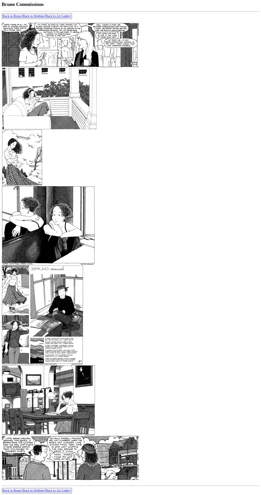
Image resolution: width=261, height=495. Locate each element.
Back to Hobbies (33, 16)
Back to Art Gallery (58, 16)
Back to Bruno (12, 16)
